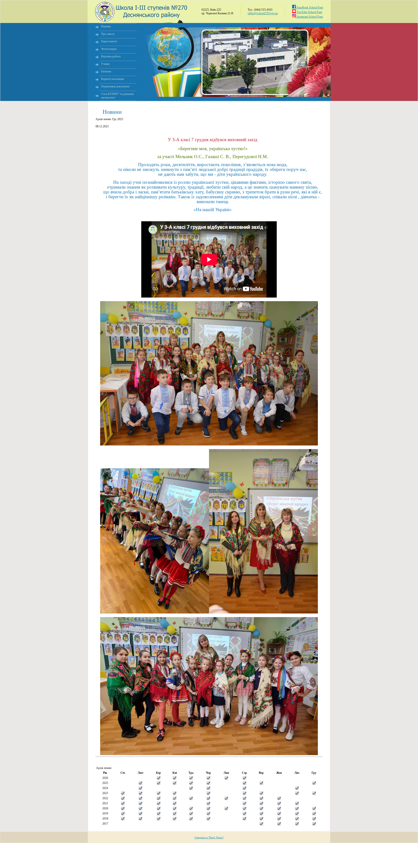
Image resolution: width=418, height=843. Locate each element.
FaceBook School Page (309, 7)
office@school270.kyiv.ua (263, 13)
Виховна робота (110, 56)
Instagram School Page (309, 16)
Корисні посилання (112, 79)
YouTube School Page (309, 12)
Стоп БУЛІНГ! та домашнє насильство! (117, 95)
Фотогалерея (109, 49)
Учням (105, 64)
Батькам (106, 71)
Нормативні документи (115, 86)
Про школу (108, 34)
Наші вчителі (109, 41)
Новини (106, 26)
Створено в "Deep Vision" (209, 837)
